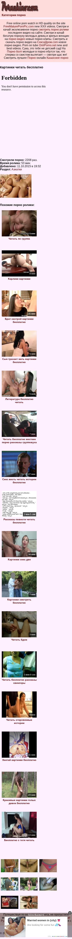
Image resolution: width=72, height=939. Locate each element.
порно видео (17, 38)
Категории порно (14, 15)
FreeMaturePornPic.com (18, 26)
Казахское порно (57, 57)
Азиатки (17, 169)
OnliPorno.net (47, 45)
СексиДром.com (47, 42)
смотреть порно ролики (54, 29)
